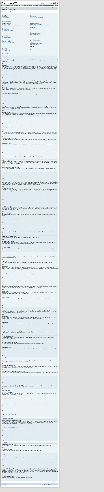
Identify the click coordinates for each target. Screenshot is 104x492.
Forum (35, 5)
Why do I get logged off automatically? (7, 20)
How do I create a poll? (5, 36)
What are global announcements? (6, 50)
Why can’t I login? (4, 18)
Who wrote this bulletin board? (34, 47)
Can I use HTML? (4, 47)
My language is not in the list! (6, 27)
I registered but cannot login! (5, 17)
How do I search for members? (34, 34)
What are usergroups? (33, 16)
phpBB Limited (26, 457)
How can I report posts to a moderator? (7, 41)
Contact (57, 5)
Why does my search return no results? (35, 32)
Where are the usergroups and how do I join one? (36, 17)
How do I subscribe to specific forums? (35, 39)
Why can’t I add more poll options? (6, 37)
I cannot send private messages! (34, 23)
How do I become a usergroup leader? (35, 18)
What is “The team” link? (33, 20)
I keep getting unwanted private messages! (36, 24)
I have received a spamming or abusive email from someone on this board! (40, 25)
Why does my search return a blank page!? (36, 33)
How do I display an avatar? (5, 29)
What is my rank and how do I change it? (7, 30)
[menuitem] (7, 7)
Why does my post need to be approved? (7, 43)
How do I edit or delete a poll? (6, 38)
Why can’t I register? (4, 16)
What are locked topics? (5, 52)
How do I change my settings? (6, 24)
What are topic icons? (5, 53)
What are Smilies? (4, 48)
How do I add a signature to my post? (7, 35)
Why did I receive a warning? (6, 40)
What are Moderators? (33, 15)
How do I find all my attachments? (34, 44)
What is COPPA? (4, 15)
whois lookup (8, 469)
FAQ (42, 5)
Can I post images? (4, 49)
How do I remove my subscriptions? (35, 40)
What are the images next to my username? (7, 28)
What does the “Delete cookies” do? (6, 21)
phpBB (37, 145)
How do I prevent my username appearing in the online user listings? (11, 25)
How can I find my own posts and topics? (35, 35)
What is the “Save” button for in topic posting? (8, 42)
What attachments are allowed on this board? (36, 43)
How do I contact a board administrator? (35, 49)
